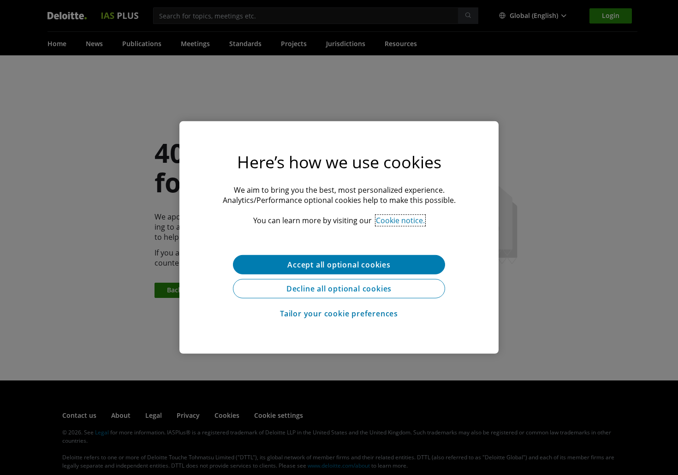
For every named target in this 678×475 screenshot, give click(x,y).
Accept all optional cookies (339, 265)
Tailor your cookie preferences (339, 314)
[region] (339, 237)
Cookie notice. (400, 220)
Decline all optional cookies (339, 289)
